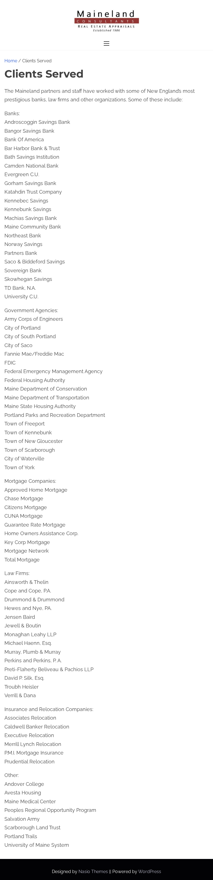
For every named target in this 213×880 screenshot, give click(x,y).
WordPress (149, 871)
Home (10, 60)
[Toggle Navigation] (106, 43)
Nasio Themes (93, 871)
